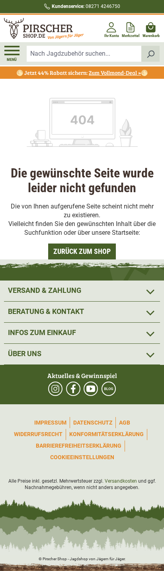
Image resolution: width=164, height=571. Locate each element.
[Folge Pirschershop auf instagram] (55, 389)
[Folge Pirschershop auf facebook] (73, 389)
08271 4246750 (86, 6)
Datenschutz (92, 422)
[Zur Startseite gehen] (42, 28)
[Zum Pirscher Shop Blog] (109, 389)
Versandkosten (121, 481)
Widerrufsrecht (38, 434)
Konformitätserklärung (106, 434)
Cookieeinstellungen (82, 457)
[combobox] (84, 53)
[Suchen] (150, 53)
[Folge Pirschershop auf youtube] (91, 389)
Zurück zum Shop (82, 251)
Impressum (50, 422)
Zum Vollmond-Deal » (115, 72)
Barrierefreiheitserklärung (78, 445)
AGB (124, 422)
